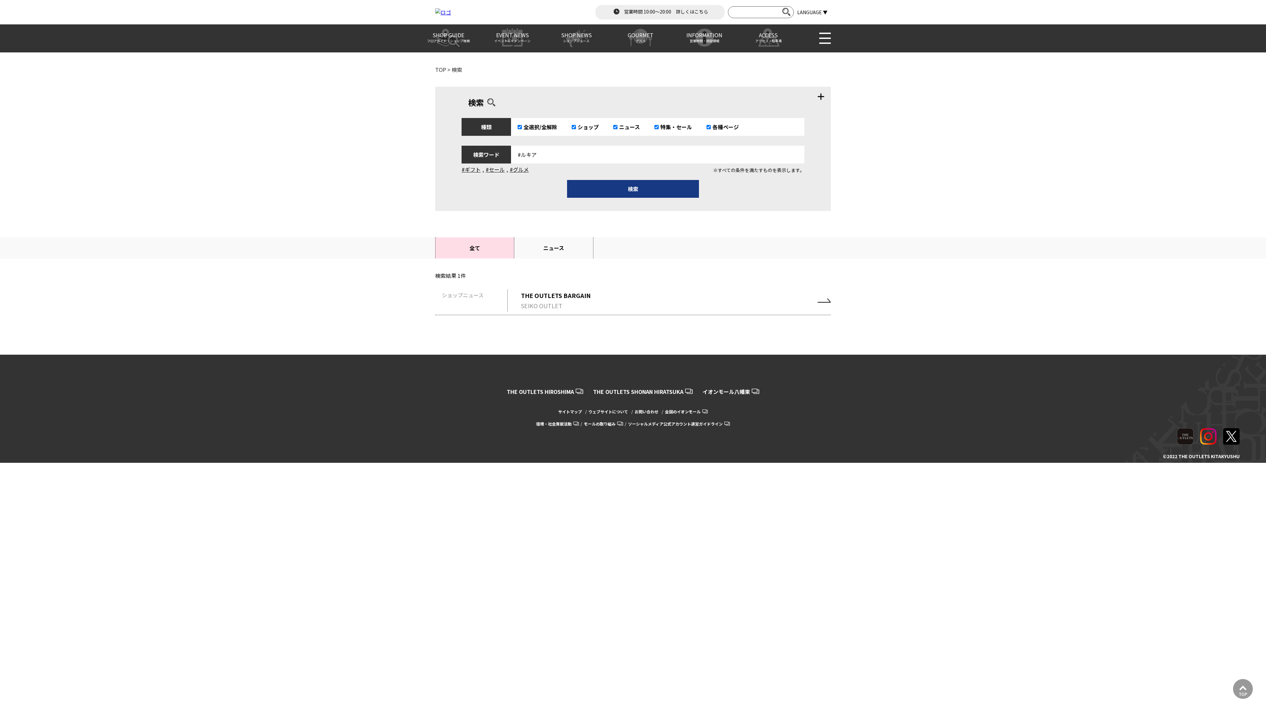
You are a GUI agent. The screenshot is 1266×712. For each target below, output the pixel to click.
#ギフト (471, 169)
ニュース (629, 127)
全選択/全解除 (540, 127)
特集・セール (676, 127)
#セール (495, 169)
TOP (440, 70)
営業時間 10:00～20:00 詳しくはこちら (665, 11)
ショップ (588, 127)
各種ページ (725, 127)
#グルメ (519, 169)
